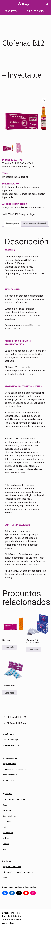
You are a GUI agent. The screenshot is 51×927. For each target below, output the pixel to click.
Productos (7, 794)
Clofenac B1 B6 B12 (17, 717)
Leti (4, 827)
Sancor (6, 844)
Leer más (9, 647)
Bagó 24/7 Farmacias (12, 867)
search (47, 4)
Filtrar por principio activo (14, 799)
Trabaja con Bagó (10, 740)
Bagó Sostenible (10, 775)
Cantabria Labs (9, 816)
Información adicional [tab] (34, 223)
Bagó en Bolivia (9, 764)
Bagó (32, 214)
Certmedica (8, 822)
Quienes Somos (10, 758)
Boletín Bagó (8, 780)
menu (4, 4)
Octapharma (8, 833)
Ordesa (6, 838)
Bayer (5, 849)
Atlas (5, 878)
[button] (43, 100)
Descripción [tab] (12, 223)
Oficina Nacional (10, 745)
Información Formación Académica (18, 872)
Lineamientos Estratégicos (14, 769)
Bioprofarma (8, 810)
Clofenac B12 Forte (16, 723)
